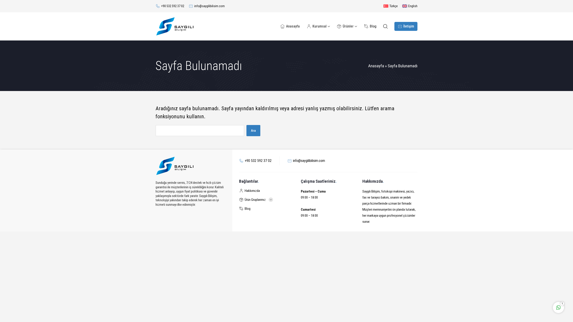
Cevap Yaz (530, 288)
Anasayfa (376, 65)
